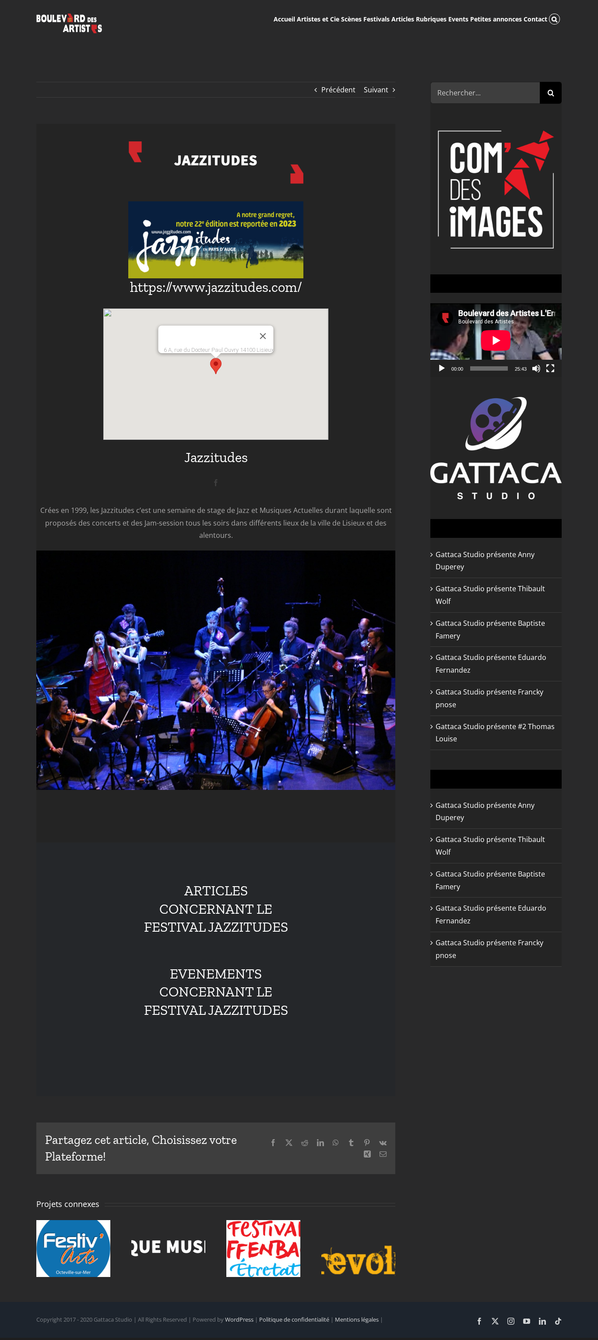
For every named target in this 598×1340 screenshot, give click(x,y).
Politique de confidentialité (294, 1319)
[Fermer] (263, 336)
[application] (496, 340)
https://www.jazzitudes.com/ (216, 287)
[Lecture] (441, 368)
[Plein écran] (550, 368)
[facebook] (215, 482)
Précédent (338, 90)
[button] (554, 18)
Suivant (376, 90)
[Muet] (536, 368)
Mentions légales (357, 1319)
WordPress (239, 1319)
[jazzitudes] (215, 145)
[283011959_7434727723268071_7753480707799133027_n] (215, 205)
